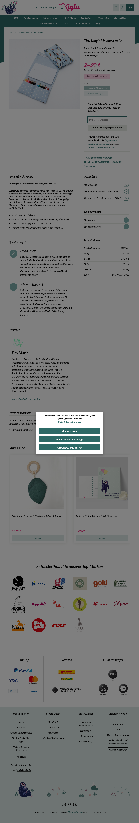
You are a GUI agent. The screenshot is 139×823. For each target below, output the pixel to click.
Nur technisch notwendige (69, 439)
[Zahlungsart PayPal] (23, 669)
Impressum (118, 724)
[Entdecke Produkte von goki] (100, 583)
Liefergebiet (85, 730)
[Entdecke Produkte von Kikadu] (59, 604)
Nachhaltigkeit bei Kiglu (21, 740)
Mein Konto (53, 722)
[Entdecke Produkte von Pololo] (39, 625)
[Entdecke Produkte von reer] (59, 625)
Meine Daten (53, 713)
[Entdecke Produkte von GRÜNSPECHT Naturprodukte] (121, 583)
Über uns (21, 722)
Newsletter (53, 732)
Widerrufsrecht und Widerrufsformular (118, 742)
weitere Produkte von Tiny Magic (27, 399)
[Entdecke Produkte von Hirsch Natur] (18, 604)
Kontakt (21, 727)
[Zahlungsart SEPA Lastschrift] (13, 690)
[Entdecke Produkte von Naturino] (100, 604)
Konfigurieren (69, 431)
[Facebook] (75, 804)
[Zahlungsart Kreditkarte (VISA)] (13, 679)
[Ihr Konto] (123, 7)
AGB (118, 729)
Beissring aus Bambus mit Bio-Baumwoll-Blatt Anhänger (36, 516)
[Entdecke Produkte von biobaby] (39, 583)
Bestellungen (85, 713)
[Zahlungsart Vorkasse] (33, 690)
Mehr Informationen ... (69, 421)
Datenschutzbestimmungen (101, 147)
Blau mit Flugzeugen (98, 88)
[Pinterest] (69, 804)
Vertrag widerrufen (118, 749)
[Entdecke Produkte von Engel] (59, 583)
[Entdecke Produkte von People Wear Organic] (121, 604)
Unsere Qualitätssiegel (21, 732)
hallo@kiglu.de (24, 770)
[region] (44, 74)
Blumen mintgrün (97, 94)
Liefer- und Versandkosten (85, 724)
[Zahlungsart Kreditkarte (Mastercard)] (33, 679)
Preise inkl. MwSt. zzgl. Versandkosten (99, 70)
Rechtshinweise (118, 713)
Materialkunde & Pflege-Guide (21, 748)
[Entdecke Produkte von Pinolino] (18, 625)
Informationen (21, 713)
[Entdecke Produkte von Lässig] (80, 604)
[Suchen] (62, 7)
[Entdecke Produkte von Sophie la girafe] (80, 625)
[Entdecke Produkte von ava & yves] (18, 583)
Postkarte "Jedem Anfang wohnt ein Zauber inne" (97, 516)
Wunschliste (53, 727)
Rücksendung (85, 741)
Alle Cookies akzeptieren (69, 447)
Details (38, 538)
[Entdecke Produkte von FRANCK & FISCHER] (80, 583)
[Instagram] (64, 804)
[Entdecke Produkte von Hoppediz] (39, 604)
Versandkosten (75, 812)
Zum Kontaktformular (21, 765)
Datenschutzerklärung (118, 735)
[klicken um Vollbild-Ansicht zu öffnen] (44, 74)
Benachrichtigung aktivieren (107, 127)
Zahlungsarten (86, 736)
